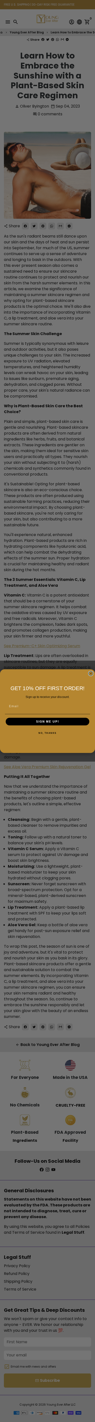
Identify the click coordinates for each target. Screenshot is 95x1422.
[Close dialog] (90, 673)
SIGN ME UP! (47, 721)
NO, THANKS (47, 733)
